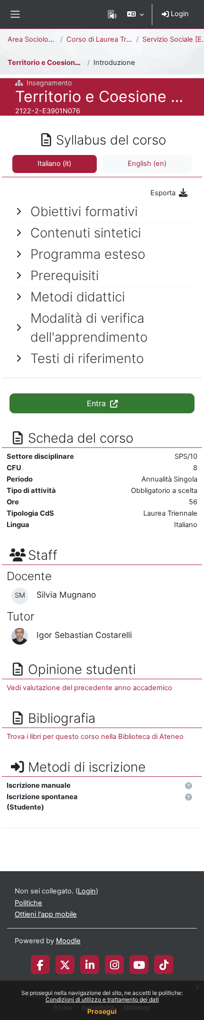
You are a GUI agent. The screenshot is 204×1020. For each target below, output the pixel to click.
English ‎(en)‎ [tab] (147, 163)
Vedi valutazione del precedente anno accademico (89, 687)
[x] (65, 964)
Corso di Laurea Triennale (108, 39)
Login (179, 13)
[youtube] (139, 964)
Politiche (28, 903)
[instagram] (114, 964)
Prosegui (102, 1011)
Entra (97, 403)
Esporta (163, 193)
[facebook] (40, 964)
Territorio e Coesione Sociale (57, 62)
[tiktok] (163, 964)
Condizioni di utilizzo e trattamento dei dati (102, 999)
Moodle (68, 941)
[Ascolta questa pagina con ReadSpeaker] (112, 14)
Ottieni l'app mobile (46, 914)
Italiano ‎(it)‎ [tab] (54, 163)
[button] (135, 14)
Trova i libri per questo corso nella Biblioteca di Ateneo (95, 736)
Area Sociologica (35, 39)
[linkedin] (89, 964)
